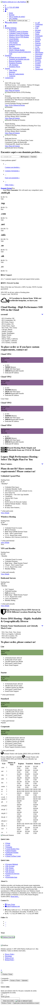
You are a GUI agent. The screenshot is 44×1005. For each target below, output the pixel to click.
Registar (11, 15)
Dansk (37, 34)
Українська (39, 69)
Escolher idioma (11, 22)
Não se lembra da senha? (17, 16)
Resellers (12, 46)
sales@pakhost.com (13, 906)
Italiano (37, 50)
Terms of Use (9, 958)
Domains (9, 847)
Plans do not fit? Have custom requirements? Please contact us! (18, 470)
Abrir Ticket (13, 70)
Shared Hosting (14, 41)
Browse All (12, 30)
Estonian (38, 39)
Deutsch (38, 45)
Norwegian (38, 54)
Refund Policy (9, 960)
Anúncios (12, 76)
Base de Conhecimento (16, 74)
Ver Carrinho (13, 18)
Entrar (11, 13)
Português (38, 56)
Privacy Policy (9, 954)
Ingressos (12, 72)
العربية (37, 22)
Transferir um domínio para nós (19, 59)
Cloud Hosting (14, 39)
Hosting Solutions (10, 28)
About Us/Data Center (13, 856)
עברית (37, 47)
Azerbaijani (39, 24)
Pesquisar (25, 157)
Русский (38, 62)
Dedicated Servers (15, 44)
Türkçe (37, 67)
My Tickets (10, 868)
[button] (1, 970)
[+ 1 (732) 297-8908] (5, 5)
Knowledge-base (11, 877)
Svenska (38, 65)
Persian (37, 41)
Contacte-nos (9, 78)
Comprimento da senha (8, 992)
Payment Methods (12, 864)
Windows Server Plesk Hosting (19, 35)
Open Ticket (11, 904)
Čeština (37, 32)
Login (8, 845)
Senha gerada (5, 997)
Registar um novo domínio (17, 57)
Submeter (25, 980)
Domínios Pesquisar (15, 63)
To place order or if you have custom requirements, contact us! (20, 348)
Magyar (37, 49)
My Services (10, 870)
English (37, 38)
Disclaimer (8, 956)
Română (38, 60)
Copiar (30, 1001)
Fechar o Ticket (15, 980)
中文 (36, 28)
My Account (10, 866)
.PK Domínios (13, 65)
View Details (5, 513)
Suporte (7, 68)
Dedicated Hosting (12, 852)
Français (38, 43)
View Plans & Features (12, 90)
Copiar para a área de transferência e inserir (26, 1003)
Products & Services (12, 873)
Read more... (15, 896)
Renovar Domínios (15, 61)
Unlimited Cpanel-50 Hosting (18, 33)
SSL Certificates (14, 48)
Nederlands (39, 36)
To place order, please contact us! (18, 642)
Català (37, 26)
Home (8, 843)
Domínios (8, 55)
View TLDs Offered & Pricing (15, 105)
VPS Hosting (13, 42)
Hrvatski (38, 30)
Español (37, 63)
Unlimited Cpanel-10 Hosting (18, 31)
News (8, 875)
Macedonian (39, 52)
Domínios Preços (14, 67)
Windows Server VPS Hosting (19, 37)
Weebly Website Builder (17, 50)
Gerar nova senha (8, 1001)
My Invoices (10, 872)
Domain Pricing (6, 188)
